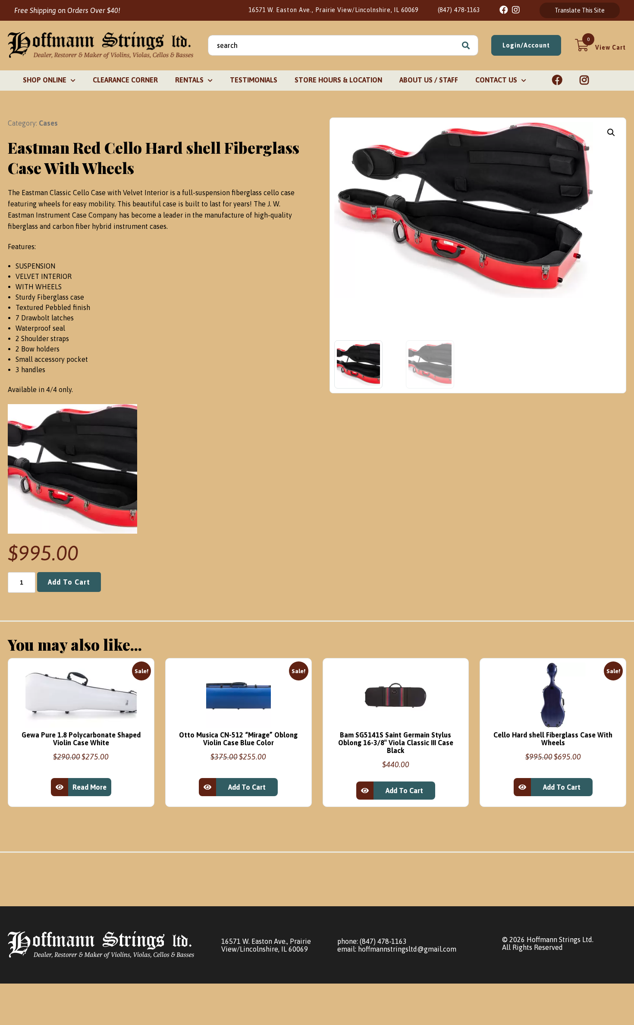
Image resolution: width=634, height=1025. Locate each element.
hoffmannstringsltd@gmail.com (407, 949)
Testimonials (253, 80)
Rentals (189, 80)
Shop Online (44, 80)
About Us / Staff (428, 80)
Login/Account (526, 45)
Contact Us (496, 80)
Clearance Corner (125, 80)
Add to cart (69, 582)
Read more (89, 787)
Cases (48, 123)
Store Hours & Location (338, 80)
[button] (611, 132)
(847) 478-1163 (459, 9)
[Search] (465, 45)
